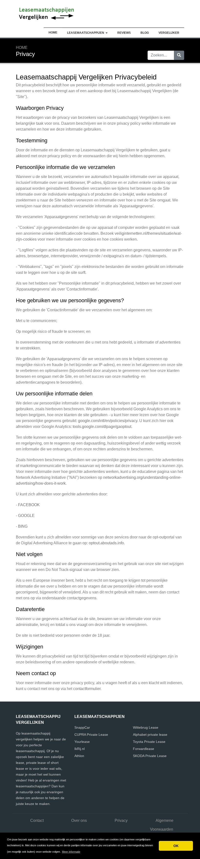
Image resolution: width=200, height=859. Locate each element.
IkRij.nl (79, 749)
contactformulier (86, 689)
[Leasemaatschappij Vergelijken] (46, 13)
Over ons (79, 820)
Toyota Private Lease (149, 742)
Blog (144, 32)
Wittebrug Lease (145, 727)
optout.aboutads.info (106, 543)
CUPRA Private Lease (91, 734)
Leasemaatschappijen (85, 32)
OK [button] (176, 846)
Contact (37, 820)
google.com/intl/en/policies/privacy (107, 421)
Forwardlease (143, 749)
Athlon (79, 756)
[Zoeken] (179, 55)
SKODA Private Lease (150, 756)
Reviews (124, 32)
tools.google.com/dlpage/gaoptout (102, 426)
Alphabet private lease (150, 734)
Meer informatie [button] (71, 851)
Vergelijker (169, 32)
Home (53, 32)
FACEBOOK (29, 505)
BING (23, 526)
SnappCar (82, 727)
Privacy (121, 820)
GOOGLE (26, 515)
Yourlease (82, 742)
